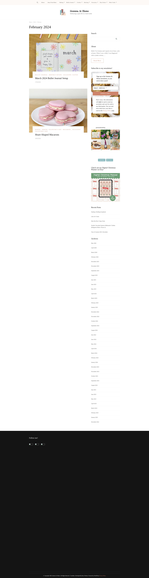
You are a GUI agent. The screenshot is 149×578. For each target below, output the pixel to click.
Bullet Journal (70, 2)
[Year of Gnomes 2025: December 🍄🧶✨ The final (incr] (105, 144)
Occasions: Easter (70, 74)
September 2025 (95, 270)
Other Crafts (112, 2)
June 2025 (93, 284)
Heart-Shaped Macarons (47, 134)
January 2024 (94, 362)
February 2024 (94, 357)
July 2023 (93, 389)
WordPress (96, 575)
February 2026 (94, 257)
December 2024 (95, 312)
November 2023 (95, 371)
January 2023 (94, 417)
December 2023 (95, 367)
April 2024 (94, 348)
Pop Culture (103, 2)
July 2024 (93, 335)
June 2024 (93, 339)
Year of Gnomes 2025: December (99, 232)
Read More (97, 60)
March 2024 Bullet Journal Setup (51, 78)
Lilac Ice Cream (95, 216)
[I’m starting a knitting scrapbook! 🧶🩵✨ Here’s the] (96, 134)
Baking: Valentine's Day (51, 129)
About (43, 2)
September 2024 (95, 325)
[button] (37, 2)
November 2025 (95, 266)
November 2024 (95, 316)
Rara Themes (85, 575)
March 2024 (94, 353)
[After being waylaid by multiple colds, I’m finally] (105, 153)
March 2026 (94, 252)
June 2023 (93, 394)
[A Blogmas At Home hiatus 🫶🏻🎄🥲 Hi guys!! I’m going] (115, 153)
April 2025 (94, 293)
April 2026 (94, 247)
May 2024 (93, 344)
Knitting (86, 2)
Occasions (94, 2)
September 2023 (95, 380)
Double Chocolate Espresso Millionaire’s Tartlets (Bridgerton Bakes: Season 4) (103, 226)
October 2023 (94, 376)
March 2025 (94, 298)
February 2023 (94, 412)
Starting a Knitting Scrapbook (98, 212)
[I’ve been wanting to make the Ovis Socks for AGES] (96, 153)
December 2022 (95, 422)
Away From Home (52, 2)
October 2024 (94, 321)
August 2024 (94, 330)
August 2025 (94, 275)
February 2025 (94, 302)
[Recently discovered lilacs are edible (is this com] (105, 134)
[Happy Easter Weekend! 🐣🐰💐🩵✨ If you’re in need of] (115, 134)
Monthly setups (55, 74)
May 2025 (93, 289)
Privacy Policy (107, 110)
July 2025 (93, 280)
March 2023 (94, 408)
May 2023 (93, 399)
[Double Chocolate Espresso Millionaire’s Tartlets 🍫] (96, 144)
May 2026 (93, 243)
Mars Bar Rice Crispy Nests (98, 221)
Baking (61, 2)
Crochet (79, 2)
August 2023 (94, 385)
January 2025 (94, 307)
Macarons (67, 129)
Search (93, 33)
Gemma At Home (79, 11)
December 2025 (95, 261)
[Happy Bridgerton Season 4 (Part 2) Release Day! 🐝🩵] (115, 144)
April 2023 (94, 403)
